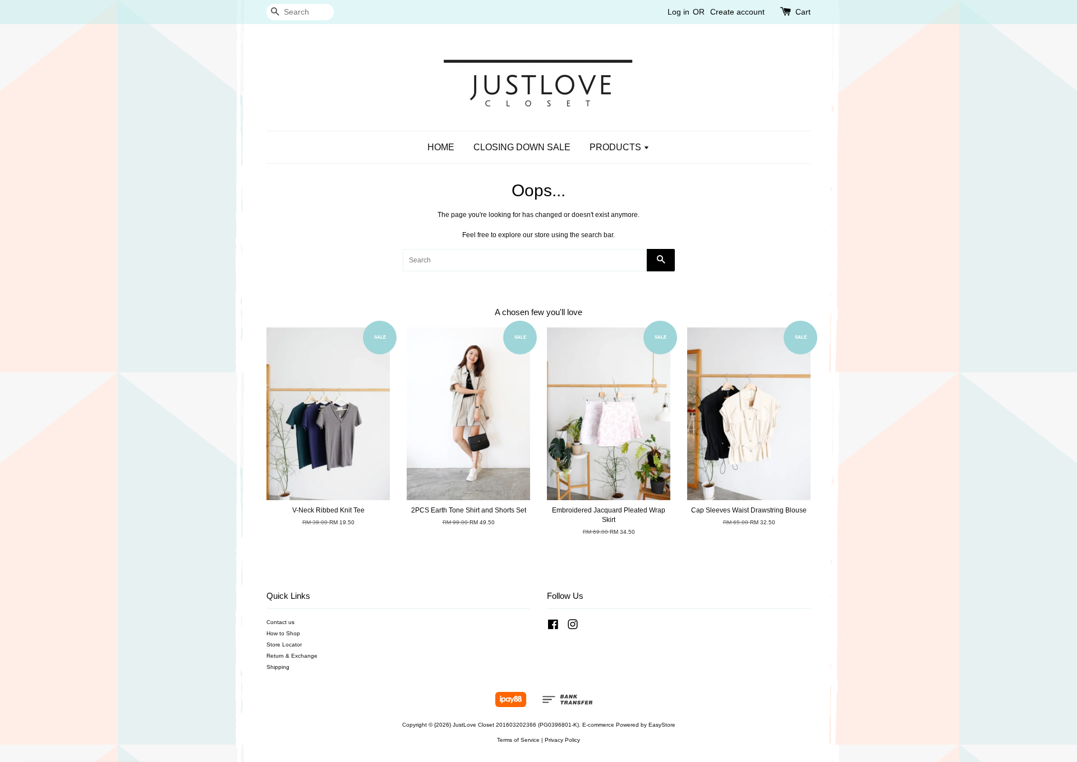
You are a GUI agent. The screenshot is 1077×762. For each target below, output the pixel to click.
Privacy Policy (562, 740)
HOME (440, 147)
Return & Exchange (291, 656)
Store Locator (284, 644)
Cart (803, 11)
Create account (737, 11)
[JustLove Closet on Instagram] (573, 627)
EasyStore (661, 725)
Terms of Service (518, 740)
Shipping (277, 667)
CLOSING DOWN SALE (521, 147)
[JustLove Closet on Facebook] (553, 627)
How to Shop (283, 633)
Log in (678, 11)
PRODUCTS (616, 147)
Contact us (280, 622)
